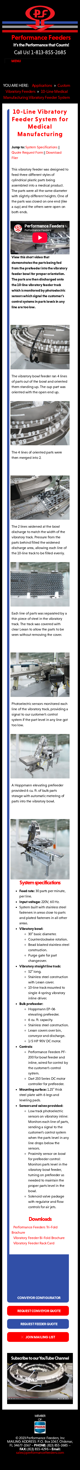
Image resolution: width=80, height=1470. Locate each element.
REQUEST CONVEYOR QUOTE (38, 1311)
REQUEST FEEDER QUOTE (37, 1324)
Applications (42, 85)
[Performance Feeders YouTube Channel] (40, 1398)
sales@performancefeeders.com (40, 1452)
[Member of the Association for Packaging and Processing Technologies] (40, 1432)
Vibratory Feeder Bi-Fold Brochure (38, 1238)
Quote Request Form (27, 152)
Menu (16, 61)
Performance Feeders (41, 37)
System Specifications (41, 147)
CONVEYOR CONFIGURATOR (38, 1298)
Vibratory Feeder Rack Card (33, 1243)
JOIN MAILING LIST (39, 1337)
